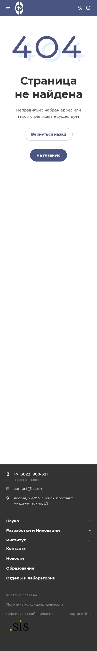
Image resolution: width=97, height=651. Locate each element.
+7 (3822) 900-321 (31, 474)
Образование (20, 568)
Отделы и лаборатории (31, 578)
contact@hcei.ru (28, 488)
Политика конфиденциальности (34, 604)
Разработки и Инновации (33, 530)
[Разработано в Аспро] (17, 625)
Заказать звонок (28, 480)
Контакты (16, 548)
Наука (12, 520)
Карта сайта (80, 614)
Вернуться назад (48, 134)
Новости (15, 558)
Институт (16, 539)
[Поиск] (88, 8)
